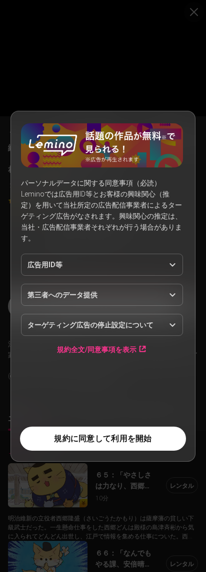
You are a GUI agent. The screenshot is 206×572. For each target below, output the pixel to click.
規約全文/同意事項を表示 (96, 349)
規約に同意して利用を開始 (103, 438)
